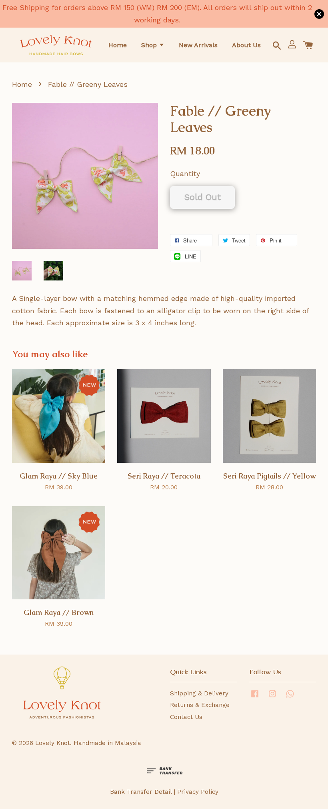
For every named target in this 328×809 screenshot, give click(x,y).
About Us (246, 45)
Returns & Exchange (200, 705)
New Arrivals (198, 45)
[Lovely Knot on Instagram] (272, 697)
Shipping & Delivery (199, 693)
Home (117, 45)
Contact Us (186, 717)
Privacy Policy (197, 791)
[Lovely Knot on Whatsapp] (290, 697)
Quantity (185, 173)
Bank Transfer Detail (141, 791)
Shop (150, 45)
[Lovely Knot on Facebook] (254, 697)
